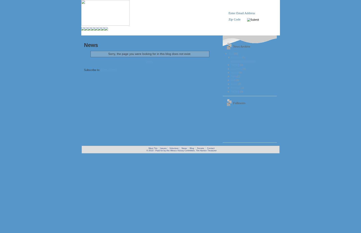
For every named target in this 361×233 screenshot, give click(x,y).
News (184, 148)
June (234, 76)
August (235, 72)
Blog (192, 148)
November (236, 57)
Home (149, 61)
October (235, 65)
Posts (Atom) (109, 70)
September (237, 69)
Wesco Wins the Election (242, 61)
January (235, 91)
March (234, 84)
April (233, 80)
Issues (163, 148)
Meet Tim (153, 148)
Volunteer (174, 148)
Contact (211, 148)
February (236, 88)
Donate (200, 148)
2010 (231, 53)
